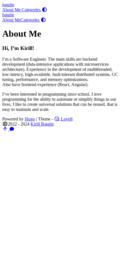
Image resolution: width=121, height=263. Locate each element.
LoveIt (66, 119)
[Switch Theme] (44, 9)
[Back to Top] (5, 129)
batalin (8, 4)
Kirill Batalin (42, 124)
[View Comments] (12, 129)
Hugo (30, 119)
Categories (32, 9)
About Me (12, 9)
